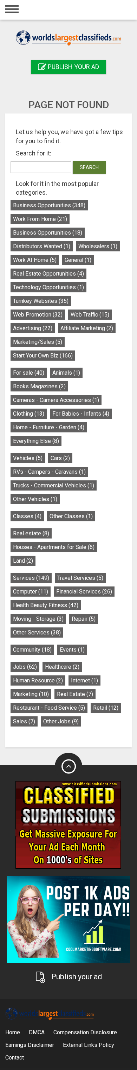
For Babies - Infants (80, 413)
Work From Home (40, 219)
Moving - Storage (38, 619)
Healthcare (62, 666)
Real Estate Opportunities (48, 273)
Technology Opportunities (48, 287)
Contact (14, 1057)
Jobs (25, 666)
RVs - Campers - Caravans (49, 471)
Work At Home (35, 260)
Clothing (28, 413)
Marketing (31, 694)
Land (23, 560)
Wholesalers (97, 246)
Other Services (37, 632)
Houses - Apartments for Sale (53, 547)
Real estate (31, 533)
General (78, 260)
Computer (30, 591)
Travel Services (80, 578)
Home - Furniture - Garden (48, 427)
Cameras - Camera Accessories (56, 400)
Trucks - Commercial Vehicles (53, 485)
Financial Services (84, 591)
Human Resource (38, 680)
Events (72, 649)
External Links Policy (88, 1045)
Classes (27, 516)
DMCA (37, 1032)
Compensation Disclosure (85, 1032)
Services (31, 578)
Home (12, 1032)
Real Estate (75, 694)
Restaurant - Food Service (49, 707)
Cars (60, 458)
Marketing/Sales (37, 342)
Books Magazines (39, 386)
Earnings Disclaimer (29, 1045)
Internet (84, 680)
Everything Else (36, 441)
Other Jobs (61, 721)
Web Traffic (90, 314)
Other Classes (71, 516)
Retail (105, 707)
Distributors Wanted (41, 246)
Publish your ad (72, 66)
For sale (28, 372)
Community (32, 649)
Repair (84, 619)
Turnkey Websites (40, 301)
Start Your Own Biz (43, 355)
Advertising (32, 328)
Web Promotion (38, 314)
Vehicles (28, 458)
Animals (66, 372)
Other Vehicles (35, 499)
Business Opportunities (49, 205)
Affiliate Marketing (86, 328)
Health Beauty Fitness (45, 605)
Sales (24, 721)
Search (89, 167)
